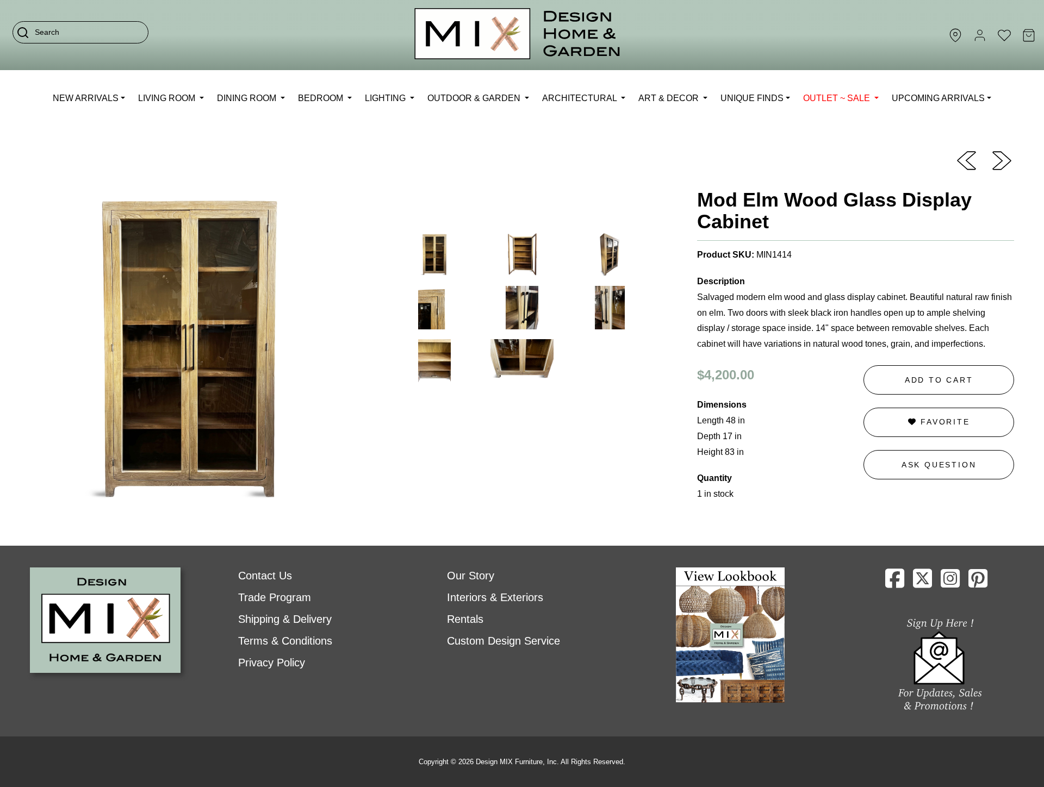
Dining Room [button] (247, 98)
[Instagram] (950, 583)
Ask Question (939, 464)
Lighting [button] (386, 98)
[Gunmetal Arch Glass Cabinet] (966, 159)
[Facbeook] (894, 583)
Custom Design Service (503, 641)
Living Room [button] (167, 98)
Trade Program (274, 597)
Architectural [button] (580, 98)
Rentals (465, 619)
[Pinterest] (977, 583)
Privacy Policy (271, 663)
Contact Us (265, 576)
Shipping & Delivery (285, 619)
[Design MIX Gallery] (517, 35)
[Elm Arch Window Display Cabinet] (1002, 159)
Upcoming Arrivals (938, 98)
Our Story (470, 576)
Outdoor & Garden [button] (475, 98)
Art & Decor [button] (669, 98)
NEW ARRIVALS (86, 98)
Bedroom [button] (321, 98)
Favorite (943, 421)
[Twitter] (922, 583)
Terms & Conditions (285, 641)
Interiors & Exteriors (495, 597)
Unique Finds (752, 98)
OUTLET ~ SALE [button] (837, 98)
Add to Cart (939, 380)
